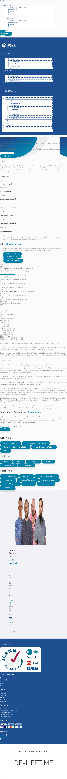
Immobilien (8, 480)
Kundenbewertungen (6, 682)
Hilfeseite (3, 693)
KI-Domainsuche (15, 62)
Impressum (3, 701)
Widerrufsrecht (5, 713)
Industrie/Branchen (28, 480)
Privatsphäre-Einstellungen (8, 711)
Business (26, 476)
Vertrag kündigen (5, 717)
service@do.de (13, 632)
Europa (48, 462)
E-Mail (7, 83)
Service (7, 87)
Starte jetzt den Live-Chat (11, 610)
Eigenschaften (12, 254)
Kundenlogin (4, 697)
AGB (1, 709)
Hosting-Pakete (15, 76)
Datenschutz (9, 709)
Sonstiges (7, 488)
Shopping (28, 484)
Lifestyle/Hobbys (49, 480)
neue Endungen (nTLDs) (44, 447)
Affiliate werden (5, 684)
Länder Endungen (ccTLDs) (36, 443)
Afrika (6, 462)
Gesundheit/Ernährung (46, 476)
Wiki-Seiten (4, 699)
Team (1, 678)
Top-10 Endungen (10, 443)
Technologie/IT (46, 484)
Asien (19, 462)
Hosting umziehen (15, 80)
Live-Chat (3, 695)
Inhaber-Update (13, 261)
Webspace (8, 70)
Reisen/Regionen (10, 484)
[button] (6, 33)
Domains (8, 53)
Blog (6, 89)
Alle (5, 451)
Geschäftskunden (11, 91)
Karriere (2, 686)
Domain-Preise (15, 64)
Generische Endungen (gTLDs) (15, 447)
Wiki (9, 15)
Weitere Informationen (7, 274)
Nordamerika (9, 465)
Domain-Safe (13, 68)
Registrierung (12, 256)
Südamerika (26, 465)
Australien (33, 462)
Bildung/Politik (9, 476)
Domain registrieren (16, 59)
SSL (6, 85)
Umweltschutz (4, 680)
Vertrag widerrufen (6, 715)
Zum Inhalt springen (6, 1)
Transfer (10, 258)
